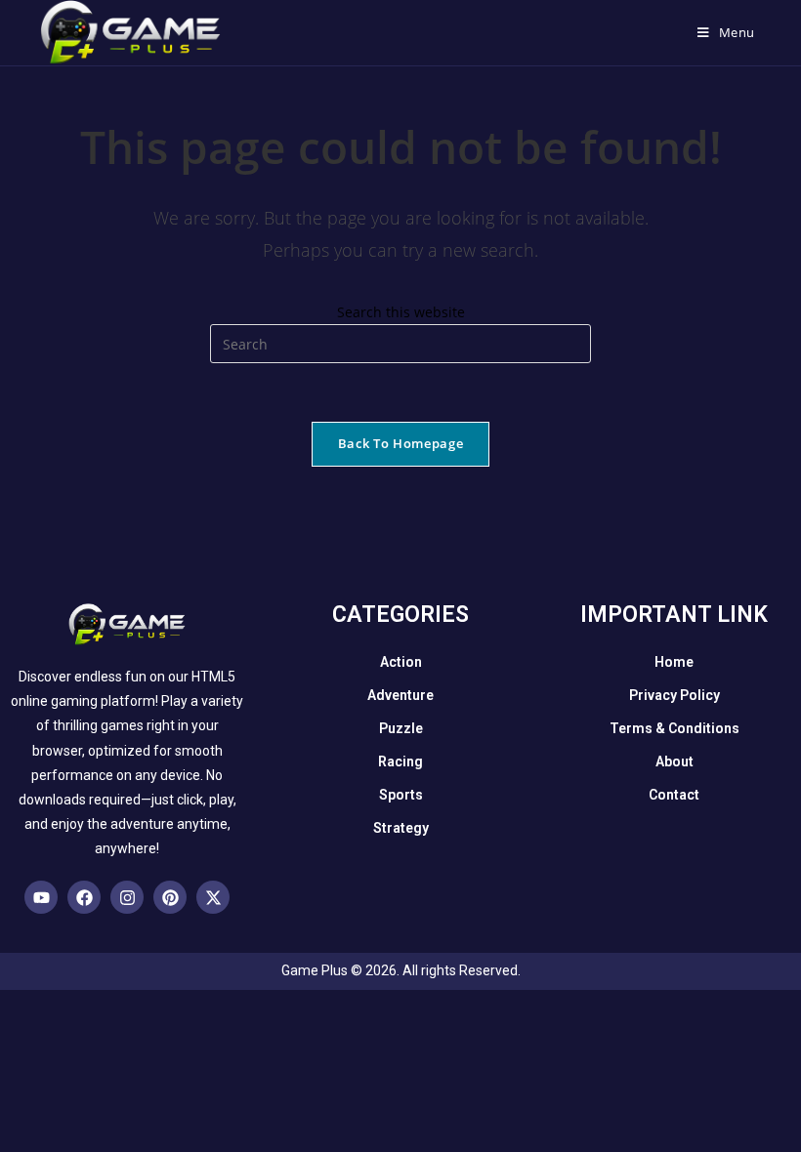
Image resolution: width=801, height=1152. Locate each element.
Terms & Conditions (674, 728)
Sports (401, 794)
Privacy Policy (674, 695)
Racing (400, 761)
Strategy (401, 828)
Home (674, 662)
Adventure (400, 695)
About (674, 761)
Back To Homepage (400, 443)
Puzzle (401, 728)
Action (401, 662)
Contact (674, 794)
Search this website (401, 312)
